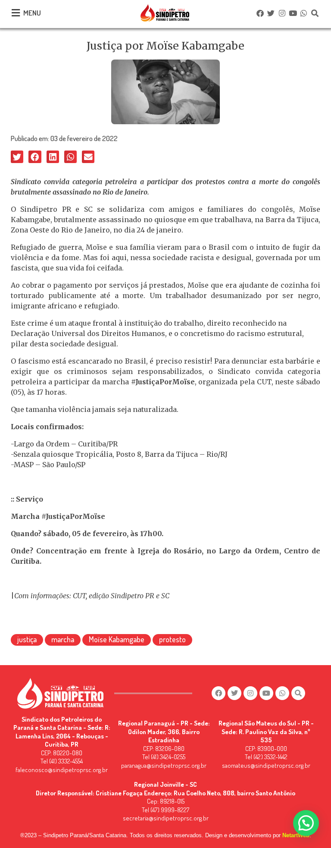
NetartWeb (295, 835)
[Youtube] (292, 13)
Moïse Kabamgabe (116, 639)
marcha (62, 639)
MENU (32, 12)
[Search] (314, 13)
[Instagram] (282, 13)
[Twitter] (271, 13)
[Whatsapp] (304, 13)
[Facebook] (260, 13)
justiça (27, 639)
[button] (17, 157)
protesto (172, 639)
